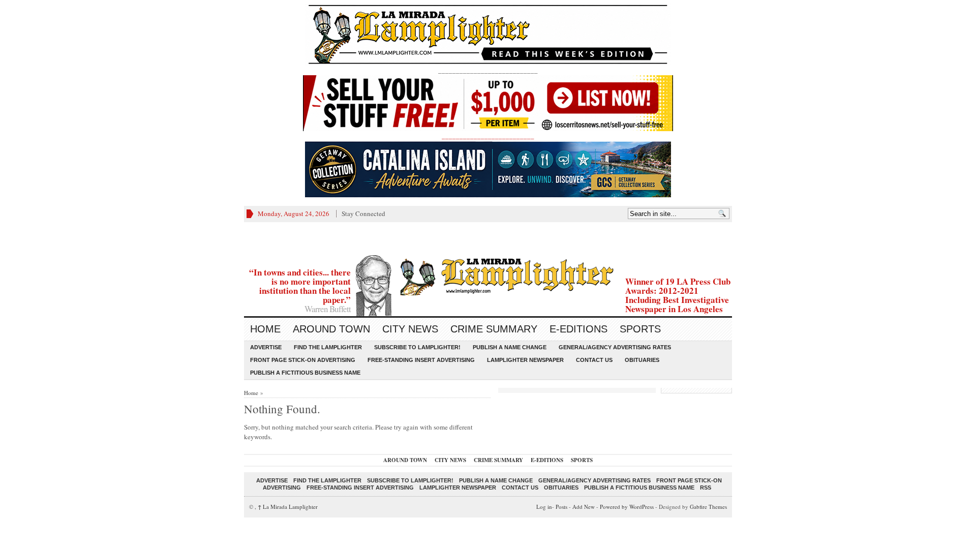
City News (410, 328)
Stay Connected (363, 213)
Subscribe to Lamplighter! (417, 347)
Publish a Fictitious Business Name (305, 373)
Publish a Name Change (509, 347)
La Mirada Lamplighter (288, 506)
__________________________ (488, 135)
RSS (705, 487)
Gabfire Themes (708, 506)
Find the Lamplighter (328, 347)
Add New (583, 506)
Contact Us (594, 360)
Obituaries (642, 360)
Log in (544, 506)
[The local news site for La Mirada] (488, 275)
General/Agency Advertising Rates (615, 347)
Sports (640, 328)
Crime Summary (493, 328)
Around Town (331, 328)
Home (265, 328)
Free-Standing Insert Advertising (421, 360)
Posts (561, 506)
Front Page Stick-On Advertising (302, 360)
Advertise (266, 347)
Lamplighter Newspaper (525, 360)
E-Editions (578, 328)
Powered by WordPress (627, 506)
